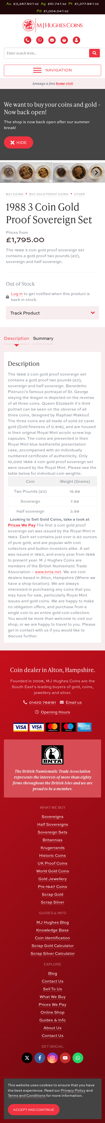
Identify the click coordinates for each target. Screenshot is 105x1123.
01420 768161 (42, 702)
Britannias (52, 839)
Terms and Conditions (26, 1095)
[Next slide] (96, 172)
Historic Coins (52, 855)
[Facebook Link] (39, 1058)
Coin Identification (52, 937)
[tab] (50, 181)
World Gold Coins (52, 871)
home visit (64, 83)
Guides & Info (52, 1020)
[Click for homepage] (53, 24)
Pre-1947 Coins (52, 886)
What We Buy (53, 996)
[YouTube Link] (65, 1058)
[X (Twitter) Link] (27, 1058)
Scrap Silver (52, 902)
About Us (52, 1027)
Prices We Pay (22, 525)
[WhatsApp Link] (78, 1058)
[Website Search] (94, 53)
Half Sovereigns (52, 824)
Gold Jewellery (52, 878)
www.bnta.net (48, 571)
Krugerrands (53, 847)
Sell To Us (52, 988)
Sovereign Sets (52, 832)
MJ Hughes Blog (52, 922)
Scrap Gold (52, 894)
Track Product (25, 313)
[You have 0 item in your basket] (65, 40)
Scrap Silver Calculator (53, 953)
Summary (43, 338)
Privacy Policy (73, 1090)
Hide (21, 142)
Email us (74, 702)
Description (16, 338)
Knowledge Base (52, 930)
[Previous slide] (8, 172)
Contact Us (52, 981)
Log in (17, 293)
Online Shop (52, 1012)
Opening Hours (55, 712)
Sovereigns (52, 816)
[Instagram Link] (52, 1058)
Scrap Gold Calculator (53, 945)
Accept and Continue (33, 1110)
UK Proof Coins (52, 863)
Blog (52, 973)
